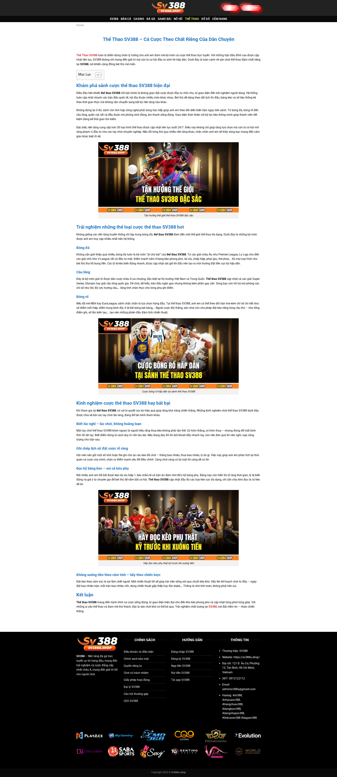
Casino (139, 19)
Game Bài (164, 19)
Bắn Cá (126, 19)
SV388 (80, 656)
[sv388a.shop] (168, 8)
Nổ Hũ (178, 19)
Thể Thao (192, 19)
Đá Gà (151, 19)
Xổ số (205, 19)
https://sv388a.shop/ (246, 657)
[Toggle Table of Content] (97, 75)
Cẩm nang (219, 19)
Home (80, 25)
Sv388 (114, 19)
